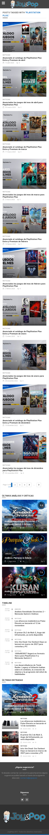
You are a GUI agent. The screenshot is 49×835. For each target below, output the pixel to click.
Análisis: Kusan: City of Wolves (20, 591)
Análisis (8, 517)
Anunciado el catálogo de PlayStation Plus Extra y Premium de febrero (22, 240)
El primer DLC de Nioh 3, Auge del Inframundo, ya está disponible (30, 633)
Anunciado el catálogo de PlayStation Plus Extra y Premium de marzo (22, 148)
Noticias (6, 55)
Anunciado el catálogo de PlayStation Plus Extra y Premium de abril (22, 59)
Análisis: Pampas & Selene (18, 558)
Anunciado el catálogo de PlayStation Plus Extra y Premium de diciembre (22, 421)
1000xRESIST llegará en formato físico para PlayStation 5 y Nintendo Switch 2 (30, 655)
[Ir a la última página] (39, 485)
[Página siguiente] (29, 485)
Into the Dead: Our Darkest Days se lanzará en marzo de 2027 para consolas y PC (31, 644)
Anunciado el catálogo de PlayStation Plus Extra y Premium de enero (22, 332)
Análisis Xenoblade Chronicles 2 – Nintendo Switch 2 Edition (30, 613)
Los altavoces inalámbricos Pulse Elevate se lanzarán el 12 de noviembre (30, 623)
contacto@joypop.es (28, 778)
